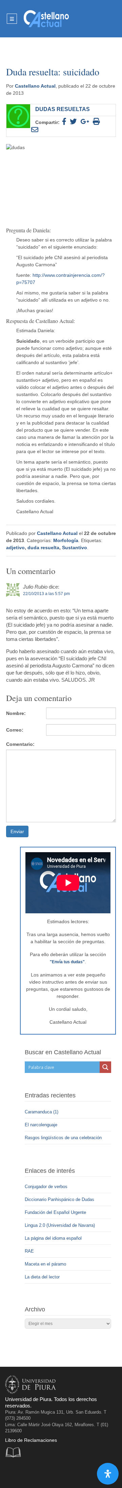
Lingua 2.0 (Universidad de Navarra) (60, 1225)
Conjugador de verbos (46, 1186)
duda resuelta (43, 547)
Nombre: (16, 713)
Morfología (65, 540)
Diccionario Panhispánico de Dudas (59, 1199)
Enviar (17, 831)
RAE (29, 1251)
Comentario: (20, 744)
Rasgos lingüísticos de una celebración (64, 1137)
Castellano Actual (35, 86)
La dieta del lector (42, 1276)
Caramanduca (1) (42, 1111)
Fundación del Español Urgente (55, 1212)
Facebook (12, 1473)
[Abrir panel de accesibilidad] (108, 1474)
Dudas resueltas (62, 109)
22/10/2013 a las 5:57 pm (46, 593)
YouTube (40, 1473)
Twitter (26, 1473)
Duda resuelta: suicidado (52, 71)
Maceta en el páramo (45, 1264)
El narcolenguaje (42, 1124)
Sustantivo (74, 547)
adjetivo (15, 547)
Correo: (14, 730)
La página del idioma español (53, 1238)
